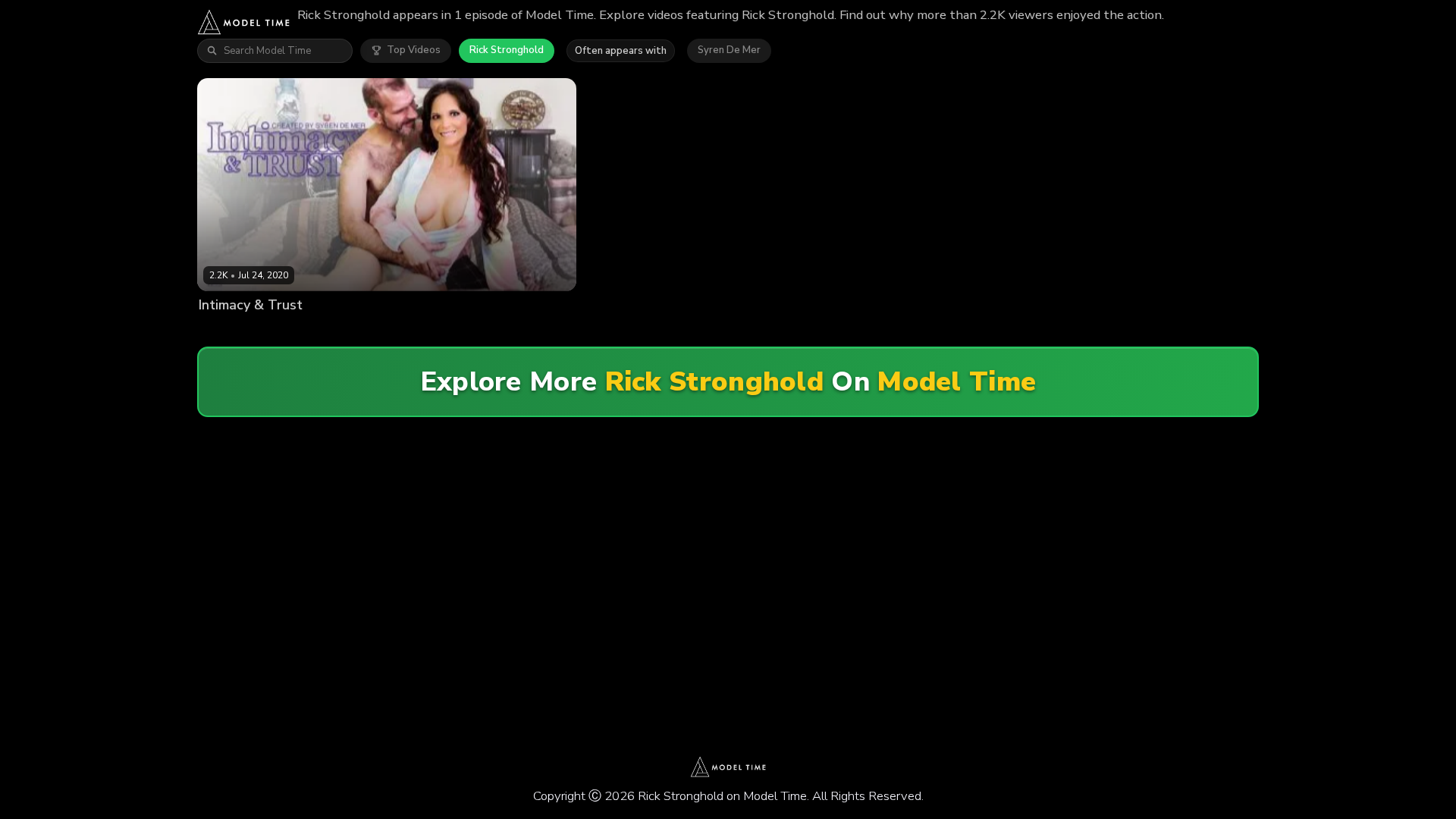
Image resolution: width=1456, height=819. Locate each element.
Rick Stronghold (506, 50)
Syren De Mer (729, 50)
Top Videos (414, 50)
